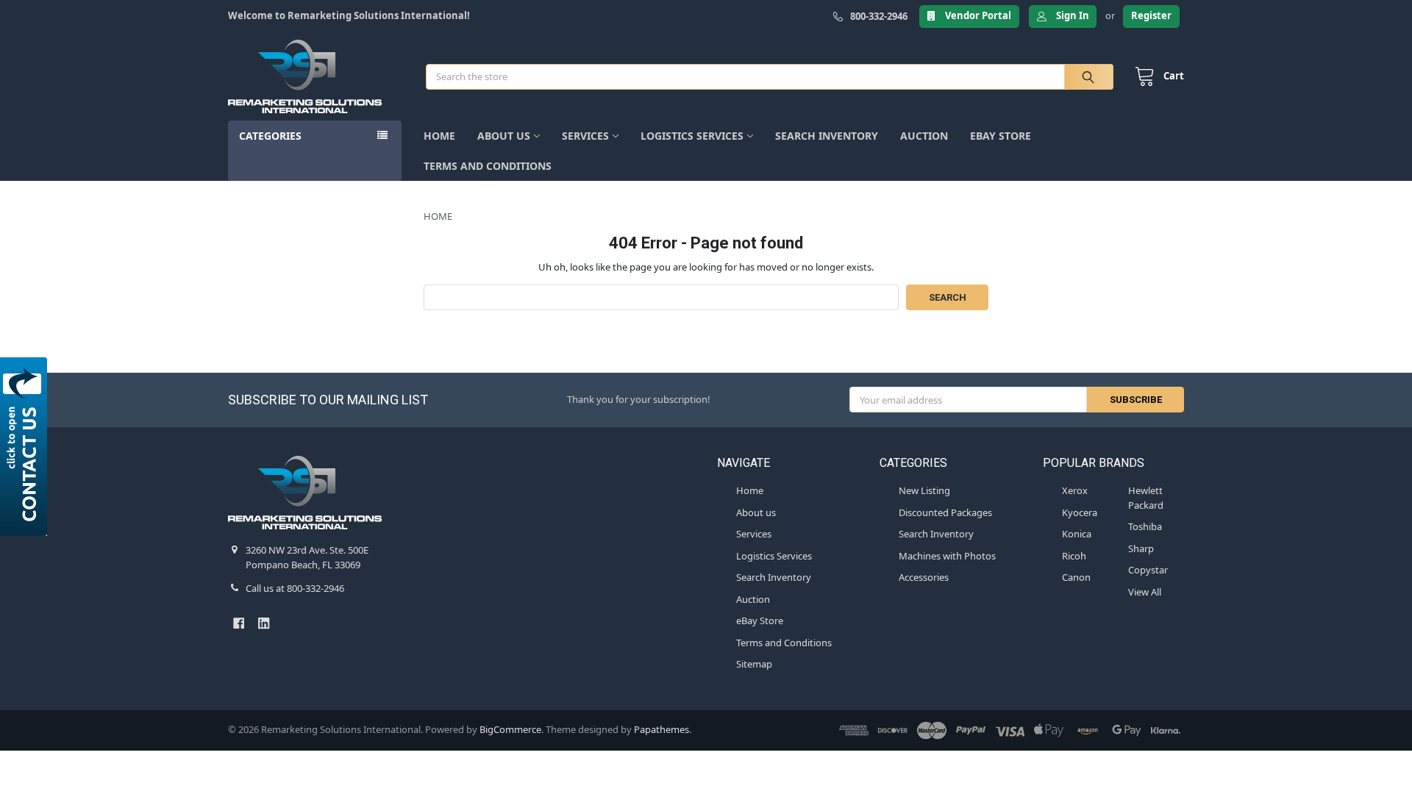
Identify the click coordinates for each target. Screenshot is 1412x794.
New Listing (924, 490)
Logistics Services (692, 136)
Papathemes (661, 729)
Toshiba (1145, 526)
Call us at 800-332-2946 (295, 588)
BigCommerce (510, 729)
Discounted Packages (945, 512)
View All (1144, 591)
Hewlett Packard (1145, 498)
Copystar (1148, 569)
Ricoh (1074, 555)
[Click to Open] (26, 446)
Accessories (924, 577)
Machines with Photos (947, 555)
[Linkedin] (263, 623)
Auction (924, 136)
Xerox (1075, 490)
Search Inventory (826, 136)
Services (585, 136)
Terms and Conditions (488, 166)
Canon (1076, 577)
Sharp (1141, 548)
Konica (1076, 533)
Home (439, 136)
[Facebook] (238, 623)
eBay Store (1000, 136)
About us (503, 136)
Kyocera (1079, 512)
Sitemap (754, 663)
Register (1151, 15)
